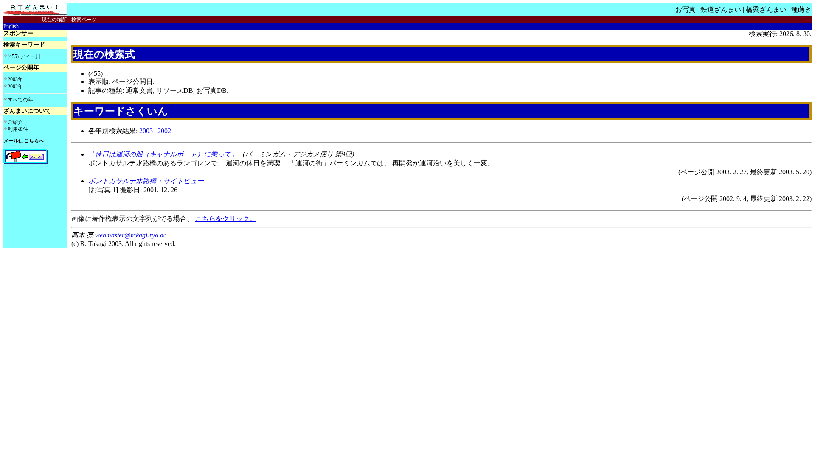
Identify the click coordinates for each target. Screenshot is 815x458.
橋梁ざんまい (766, 9)
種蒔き (801, 9)
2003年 (15, 79)
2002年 (15, 86)
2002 (164, 130)
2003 (146, 130)
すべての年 (20, 100)
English (11, 26)
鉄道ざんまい (720, 9)
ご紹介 (15, 122)
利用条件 (18, 129)
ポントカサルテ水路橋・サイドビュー (146, 180)
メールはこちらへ (23, 141)
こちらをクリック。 (225, 218)
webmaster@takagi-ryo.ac (129, 235)
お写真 (685, 9)
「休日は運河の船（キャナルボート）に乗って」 (163, 154)
